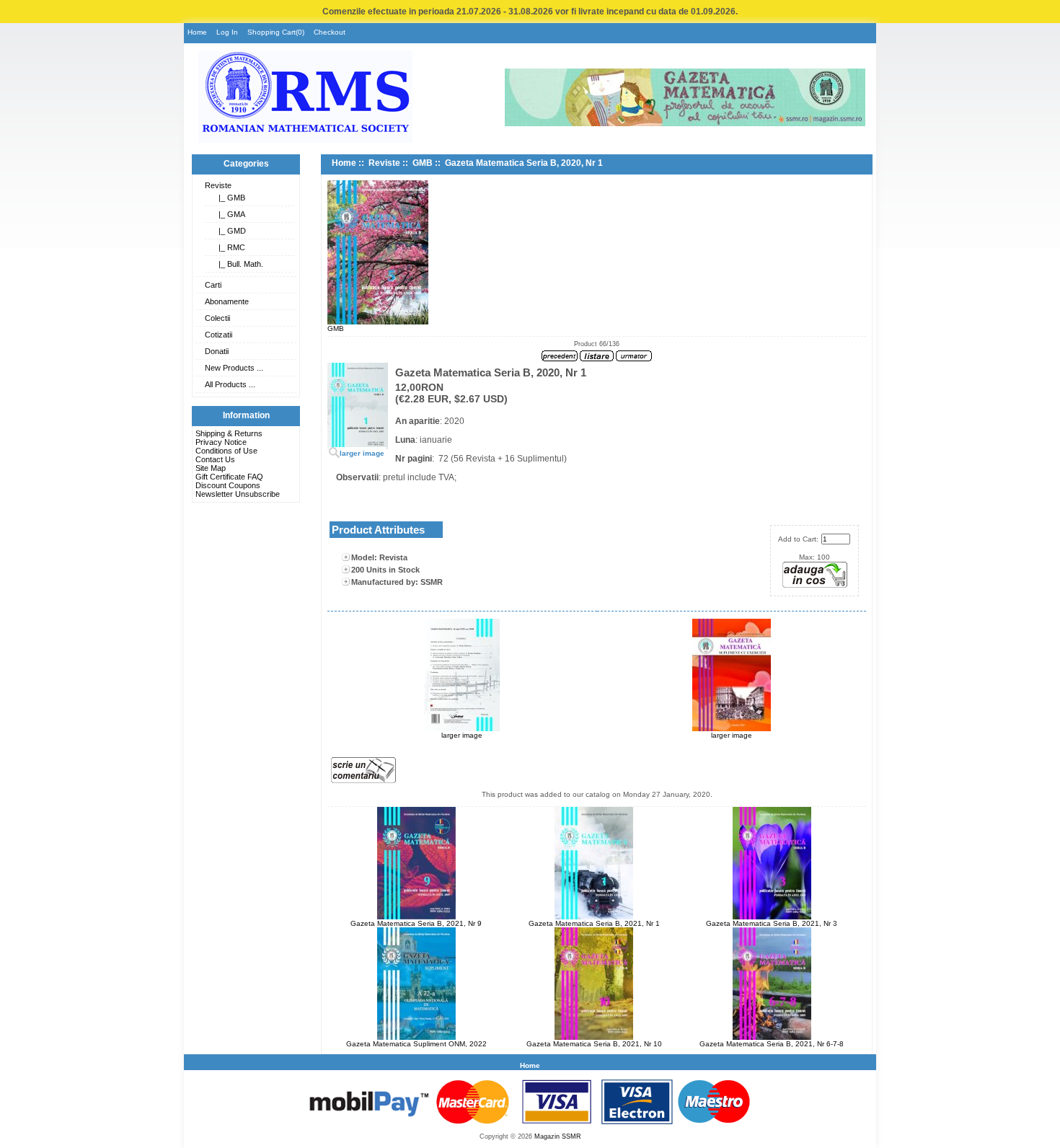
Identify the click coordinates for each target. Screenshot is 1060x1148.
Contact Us (215, 459)
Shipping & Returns (228, 433)
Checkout (329, 32)
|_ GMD (230, 230)
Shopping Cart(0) (275, 32)
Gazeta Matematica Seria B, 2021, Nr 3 (771, 923)
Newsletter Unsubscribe (237, 494)
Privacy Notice (221, 442)
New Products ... (234, 367)
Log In (227, 32)
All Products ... (230, 384)
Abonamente (227, 301)
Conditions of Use (226, 450)
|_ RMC (229, 247)
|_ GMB (229, 197)
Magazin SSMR (557, 1136)
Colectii (217, 318)
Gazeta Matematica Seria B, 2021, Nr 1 (594, 923)
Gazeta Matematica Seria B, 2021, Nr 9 (416, 923)
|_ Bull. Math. (238, 264)
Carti (213, 285)
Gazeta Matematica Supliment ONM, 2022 (416, 1044)
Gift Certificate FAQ (229, 476)
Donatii (217, 351)
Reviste (218, 185)
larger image (461, 735)
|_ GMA (229, 214)
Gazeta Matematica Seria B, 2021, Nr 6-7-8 (771, 1044)
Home (197, 32)
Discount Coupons (227, 485)
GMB (422, 163)
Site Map (210, 468)
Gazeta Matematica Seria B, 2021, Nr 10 (594, 1044)
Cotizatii (218, 334)
